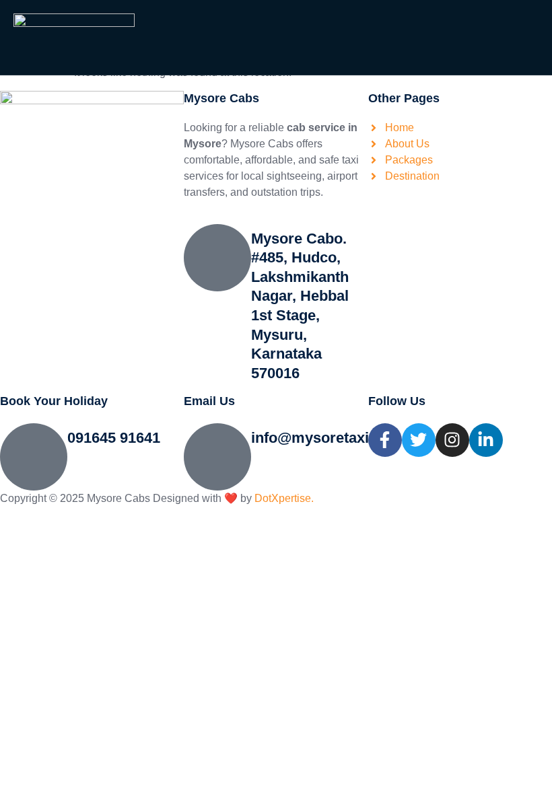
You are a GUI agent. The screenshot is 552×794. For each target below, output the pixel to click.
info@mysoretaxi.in (318, 437)
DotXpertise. (283, 498)
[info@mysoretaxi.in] (217, 457)
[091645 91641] (33, 457)
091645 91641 (113, 437)
